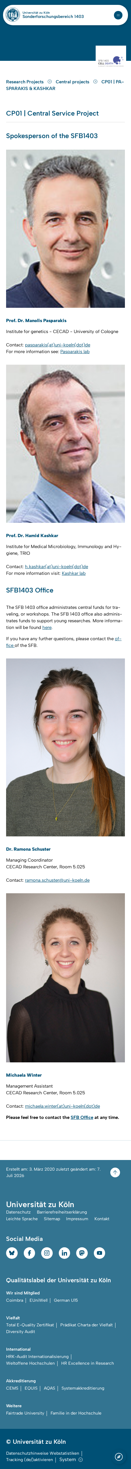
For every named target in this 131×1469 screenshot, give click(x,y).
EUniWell (39, 1300)
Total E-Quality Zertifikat (30, 1325)
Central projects (73, 82)
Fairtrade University (25, 1413)
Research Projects (25, 82)
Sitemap (52, 1218)
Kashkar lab (74, 573)
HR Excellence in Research (87, 1363)
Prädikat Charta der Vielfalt (86, 1325)
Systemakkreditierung (83, 1388)
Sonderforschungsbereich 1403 (53, 16)
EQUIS (31, 1388)
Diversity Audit (20, 1331)
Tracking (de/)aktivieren (29, 1459)
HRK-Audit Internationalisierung (37, 1356)
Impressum (77, 1218)
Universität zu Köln (47, 12)
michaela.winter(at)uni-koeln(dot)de (62, 1106)
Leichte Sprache (22, 1218)
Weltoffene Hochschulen (30, 1363)
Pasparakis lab (75, 351)
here (46, 627)
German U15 (66, 1300)
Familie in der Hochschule (76, 1413)
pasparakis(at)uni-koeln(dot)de (57, 345)
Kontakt (101, 1218)
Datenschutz (18, 1212)
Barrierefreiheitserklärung (62, 1212)
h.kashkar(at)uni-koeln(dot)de (56, 566)
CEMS (12, 1388)
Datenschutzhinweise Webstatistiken (42, 1453)
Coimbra (14, 1300)
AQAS (49, 1388)
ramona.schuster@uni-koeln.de (57, 880)
